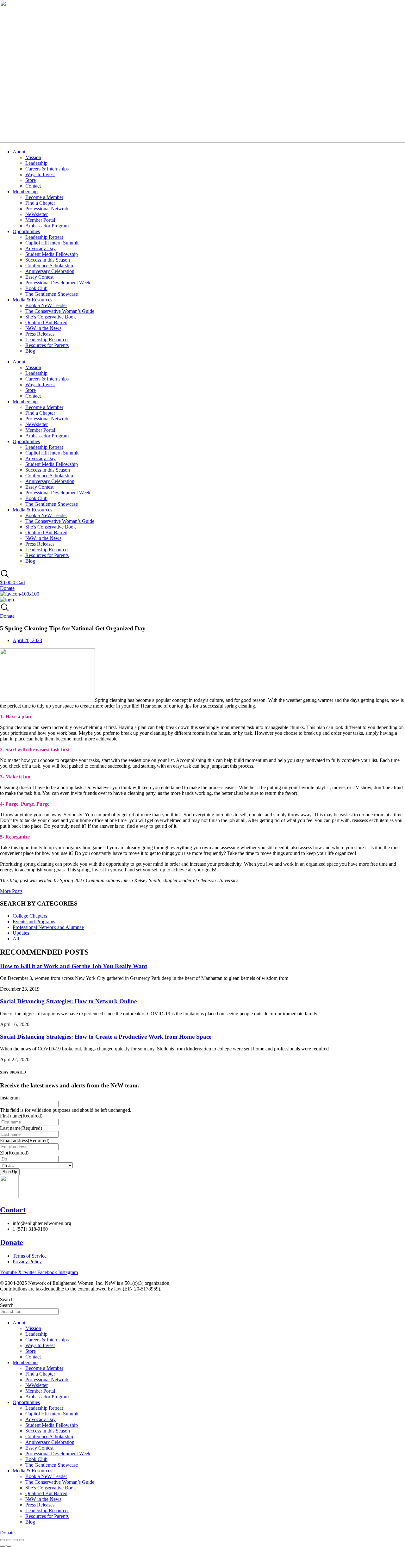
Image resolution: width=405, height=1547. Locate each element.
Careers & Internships (47, 168)
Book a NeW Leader (46, 305)
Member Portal (40, 220)
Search (7, 1299)
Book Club (36, 288)
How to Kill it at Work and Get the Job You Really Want (73, 966)
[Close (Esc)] (21, 1540)
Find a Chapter (40, 203)
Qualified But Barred (46, 322)
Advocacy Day (40, 248)
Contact (33, 186)
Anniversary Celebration (49, 271)
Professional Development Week (57, 282)
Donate (11, 1242)
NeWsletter (36, 214)
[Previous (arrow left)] (2, 1546)
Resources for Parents (47, 345)
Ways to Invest (40, 174)
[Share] (15, 1540)
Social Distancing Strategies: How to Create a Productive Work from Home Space (105, 1036)
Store (30, 180)
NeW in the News (43, 328)
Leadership (36, 163)
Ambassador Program (47, 225)
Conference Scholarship (49, 265)
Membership (25, 191)
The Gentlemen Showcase (51, 294)
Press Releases (39, 334)
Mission (33, 157)
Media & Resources (32, 299)
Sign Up (10, 1171)
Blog (30, 351)
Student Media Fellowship (51, 254)
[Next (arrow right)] (8, 1546)
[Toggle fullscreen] (8, 1540)
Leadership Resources (47, 339)
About (19, 151)
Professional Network (47, 208)
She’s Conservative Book (50, 316)
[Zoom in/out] (2, 1540)
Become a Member (44, 197)
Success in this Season (47, 260)
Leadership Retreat (44, 237)
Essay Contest (39, 277)
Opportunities (26, 231)
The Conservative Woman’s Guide (59, 311)
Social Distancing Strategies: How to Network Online (68, 1001)
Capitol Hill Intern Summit (51, 242)
